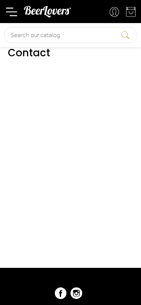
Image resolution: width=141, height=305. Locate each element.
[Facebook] (61, 296)
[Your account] (115, 12)
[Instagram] (76, 296)
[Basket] (131, 14)
